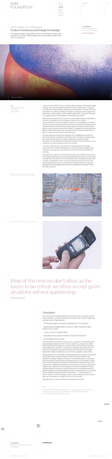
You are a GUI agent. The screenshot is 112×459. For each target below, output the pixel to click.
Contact (61, 13)
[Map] (56, 416)
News (60, 11)
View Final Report (88, 33)
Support (61, 15)
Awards (60, 5)
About (60, 3)
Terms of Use (24, 455)
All (83, 5)
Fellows (60, 7)
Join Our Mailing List (93, 455)
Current (85, 3)
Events (60, 9)
